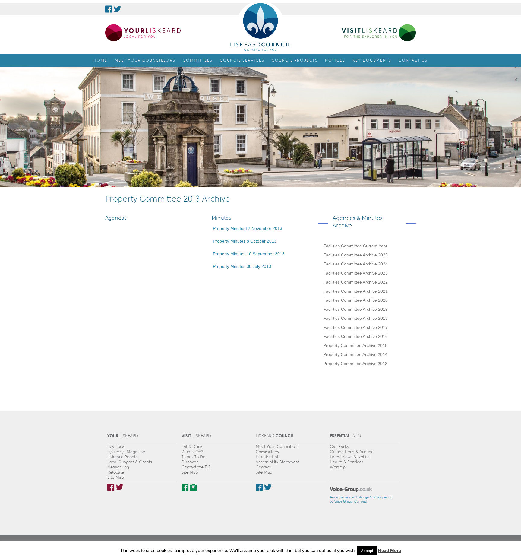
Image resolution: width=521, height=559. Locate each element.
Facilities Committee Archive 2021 (355, 291)
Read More (389, 550)
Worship (338, 467)
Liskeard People (122, 457)
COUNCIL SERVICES (242, 60)
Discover (190, 462)
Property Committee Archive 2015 (355, 345)
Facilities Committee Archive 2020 (355, 300)
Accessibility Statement (277, 462)
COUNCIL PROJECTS (295, 60)
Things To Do (193, 457)
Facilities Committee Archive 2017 (355, 327)
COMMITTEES (198, 60)
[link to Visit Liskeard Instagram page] (193, 487)
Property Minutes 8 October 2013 (244, 241)
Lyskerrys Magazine (126, 451)
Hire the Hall (267, 457)
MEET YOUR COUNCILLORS (145, 60)
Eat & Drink (192, 446)
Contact (263, 467)
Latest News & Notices (350, 457)
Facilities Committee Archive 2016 (355, 336)
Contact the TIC (196, 467)
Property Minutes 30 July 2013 (241, 266)
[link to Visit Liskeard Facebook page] (185, 487)
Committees (267, 451)
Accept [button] (367, 550)
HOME (100, 60)
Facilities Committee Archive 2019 (355, 309)
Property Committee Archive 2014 (355, 354)
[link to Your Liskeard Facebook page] (110, 487)
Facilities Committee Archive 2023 (355, 273)
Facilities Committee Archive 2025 (355, 255)
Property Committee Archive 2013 (355, 363)
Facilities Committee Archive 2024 (355, 264)
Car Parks (339, 446)
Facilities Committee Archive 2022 (355, 282)
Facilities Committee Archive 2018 (355, 318)
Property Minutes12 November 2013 (247, 228)
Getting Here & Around (352, 451)
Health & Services (346, 462)
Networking (118, 467)
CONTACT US (413, 60)
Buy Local (116, 446)
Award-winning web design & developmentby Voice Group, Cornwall (360, 499)
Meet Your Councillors (277, 446)
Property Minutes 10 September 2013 (248, 253)
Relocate (115, 472)
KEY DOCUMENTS (371, 60)
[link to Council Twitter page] (117, 9)
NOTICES (335, 60)
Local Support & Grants (129, 462)
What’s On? (192, 451)
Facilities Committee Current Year (355, 245)
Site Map (115, 477)
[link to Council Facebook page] (108, 9)
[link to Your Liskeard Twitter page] (119, 487)
